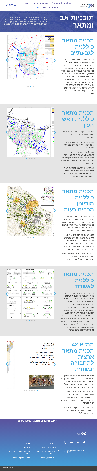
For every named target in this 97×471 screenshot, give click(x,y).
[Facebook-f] (7, 5)
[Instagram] (10, 5)
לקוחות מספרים (53, 7)
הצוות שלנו (55, 3)
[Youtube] (15, 5)
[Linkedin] (12, 5)
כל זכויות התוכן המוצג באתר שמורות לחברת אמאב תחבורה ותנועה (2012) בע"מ (72, 451)
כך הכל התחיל (67, 3)
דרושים (43, 7)
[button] (54, 60)
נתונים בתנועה (30, 3)
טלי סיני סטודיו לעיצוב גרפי (8, 467)
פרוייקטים (43, 3)
